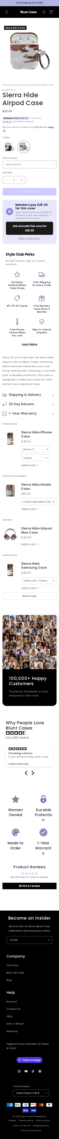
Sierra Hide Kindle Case (36, 487)
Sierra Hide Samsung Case (34, 566)
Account (12, 1001)
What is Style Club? (29, 238)
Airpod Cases (18, 84)
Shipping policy (41, 1125)
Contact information (31, 1130)
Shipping (6, 121)
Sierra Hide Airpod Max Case (36, 531)
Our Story (12, 965)
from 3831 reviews (17, 737)
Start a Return (15, 1023)
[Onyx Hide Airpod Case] (9, 147)
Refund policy (26, 1120)
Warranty (12, 1031)
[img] (31, 733)
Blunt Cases (27, 1116)
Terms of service (21, 1125)
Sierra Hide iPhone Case (36, 434)
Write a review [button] (29, 886)
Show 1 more (29, 596)
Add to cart (30, 465)
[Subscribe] (48, 940)
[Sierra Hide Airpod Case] (24, 147)
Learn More (29, 344)
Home (5, 84)
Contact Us (13, 1009)
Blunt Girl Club (15, 972)
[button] (6, 12)
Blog (9, 980)
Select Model (9, 158)
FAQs (10, 1016)
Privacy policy (43, 1120)
